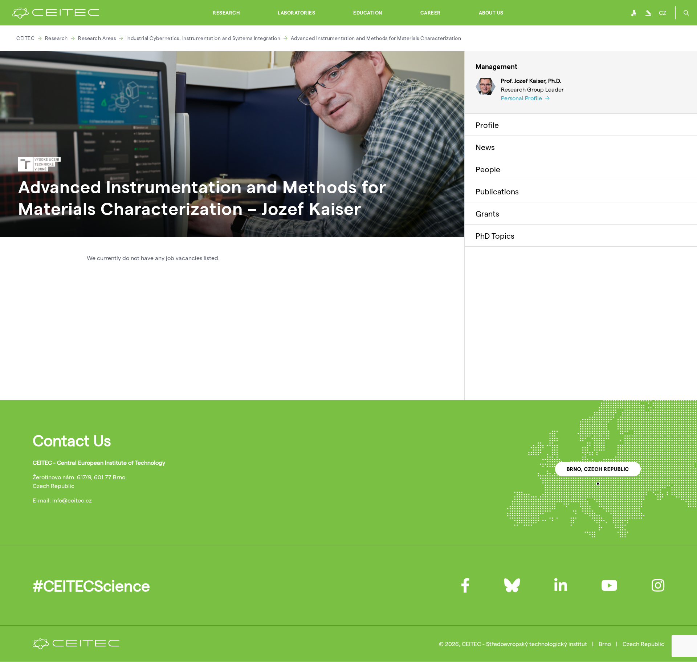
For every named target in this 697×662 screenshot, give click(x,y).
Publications (497, 191)
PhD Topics (495, 235)
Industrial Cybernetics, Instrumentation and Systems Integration (203, 38)
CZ (662, 12)
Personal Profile (522, 97)
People (488, 169)
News (485, 147)
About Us (491, 13)
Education (367, 13)
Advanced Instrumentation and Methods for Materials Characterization (376, 38)
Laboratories (296, 13)
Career (430, 13)
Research (226, 13)
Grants (487, 213)
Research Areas (97, 38)
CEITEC (25, 38)
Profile (487, 124)
